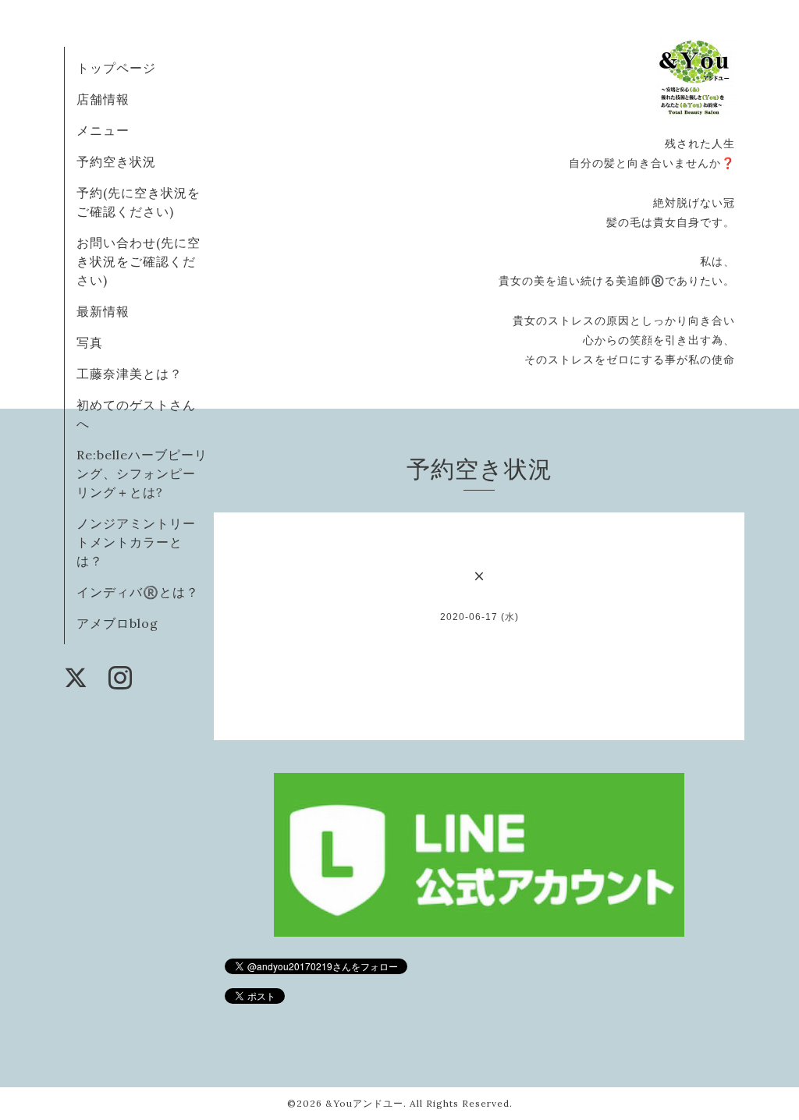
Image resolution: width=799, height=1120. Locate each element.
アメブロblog (117, 623)
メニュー (103, 130)
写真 (89, 342)
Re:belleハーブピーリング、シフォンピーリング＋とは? (142, 473)
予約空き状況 (116, 161)
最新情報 (103, 311)
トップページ (116, 68)
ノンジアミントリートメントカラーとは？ (136, 542)
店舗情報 (103, 99)
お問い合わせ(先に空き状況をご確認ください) (138, 261)
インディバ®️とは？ (137, 592)
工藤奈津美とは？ (129, 373)
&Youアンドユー (364, 1103)
